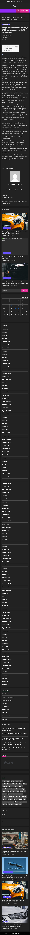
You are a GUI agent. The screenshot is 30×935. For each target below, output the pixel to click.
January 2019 (5, 549)
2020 (4, 781)
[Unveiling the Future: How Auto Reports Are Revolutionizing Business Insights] (15, 914)
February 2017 (6, 612)
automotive (6, 783)
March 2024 (5, 392)
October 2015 (5, 662)
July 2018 (4, 565)
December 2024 (6, 370)
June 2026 (4, 335)
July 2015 (4, 672)
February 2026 (6, 341)
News (17, 791)
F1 (12, 786)
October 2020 (5, 486)
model (12, 791)
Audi (17, 781)
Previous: (7, 196)
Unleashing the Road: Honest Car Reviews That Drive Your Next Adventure (15, 282)
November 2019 (6, 521)
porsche (10, 794)
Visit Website (9, 190)
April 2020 (5, 505)
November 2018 (6, 552)
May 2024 (4, 385)
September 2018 (6, 558)
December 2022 (6, 439)
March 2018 (5, 574)
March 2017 (5, 609)
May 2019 (4, 540)
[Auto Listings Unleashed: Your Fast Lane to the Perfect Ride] (15, 840)
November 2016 (6, 621)
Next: (14, 201)
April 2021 (5, 467)
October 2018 (5, 555)
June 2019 (4, 536)
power (16, 794)
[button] (2, 10)
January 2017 (5, 615)
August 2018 (5, 562)
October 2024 (5, 376)
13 (15, 309)
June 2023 (4, 420)
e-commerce (5, 709)
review (4, 799)
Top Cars (4, 719)
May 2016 (4, 640)
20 (15, 311)
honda (21, 786)
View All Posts (20, 190)
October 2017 (5, 587)
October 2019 (5, 524)
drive (24, 783)
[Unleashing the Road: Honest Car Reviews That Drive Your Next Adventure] (15, 271)
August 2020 (5, 492)
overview (22, 791)
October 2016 (5, 625)
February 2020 (6, 511)
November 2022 (6, 442)
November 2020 (6, 483)
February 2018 (6, 577)
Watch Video (24, 11)
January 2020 (5, 514)
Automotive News (7, 700)
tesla (12, 802)
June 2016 (4, 637)
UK (25, 802)
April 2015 (5, 681)
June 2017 (4, 599)
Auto (21, 781)
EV (9, 786)
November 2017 (6, 584)
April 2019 (5, 543)
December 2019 (6, 518)
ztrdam (4, 814)
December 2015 (6, 656)
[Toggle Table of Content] (16, 46)
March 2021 (5, 470)
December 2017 (6, 580)
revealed (24, 796)
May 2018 (4, 571)
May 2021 (4, 464)
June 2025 (4, 354)
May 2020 (4, 502)
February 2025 (6, 363)
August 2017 (5, 593)
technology (6, 802)
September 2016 (6, 628)
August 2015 (5, 669)
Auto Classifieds (6, 694)
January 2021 (5, 477)
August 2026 (5, 329)
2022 (12, 781)
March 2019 (5, 546)
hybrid (4, 789)
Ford (16, 786)
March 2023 (5, 429)
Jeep (4, 791)
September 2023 (6, 411)
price (21, 794)
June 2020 (4, 499)
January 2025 (5, 367)
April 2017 (5, 606)
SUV (25, 799)
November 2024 (6, 373)
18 (7, 311)
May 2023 (4, 423)
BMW (12, 783)
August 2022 (5, 452)
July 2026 (4, 332)
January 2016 (5, 653)
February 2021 (6, 474)
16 (26, 309)
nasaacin (4, 816)
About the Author (8, 48)
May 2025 (4, 357)
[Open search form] (14, 10)
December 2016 (6, 618)
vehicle (5, 804)
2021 (8, 781)
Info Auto (4, 713)
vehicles (10, 804)
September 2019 (6, 527)
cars (20, 783)
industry (21, 789)
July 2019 (4, 533)
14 (18, 309)
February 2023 (6, 433)
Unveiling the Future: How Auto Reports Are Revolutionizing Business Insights (14, 925)
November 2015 (6, 659)
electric (5, 786)
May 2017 (4, 602)
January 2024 (5, 398)
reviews (10, 799)
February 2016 (6, 650)
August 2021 (5, 455)
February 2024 (6, 395)
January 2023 (5, 436)
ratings (18, 796)
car (16, 783)
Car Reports (5, 706)
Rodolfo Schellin (7, 35)
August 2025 (5, 348)
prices (4, 796)
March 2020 (5, 508)
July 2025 (4, 351)
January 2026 (5, 345)
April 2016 (5, 643)
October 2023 (5, 407)
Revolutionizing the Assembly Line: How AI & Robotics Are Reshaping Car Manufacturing (14, 876)
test (16, 802)
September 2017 (6, 590)
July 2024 (4, 382)
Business (4, 703)
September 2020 (6, 489)
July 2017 (4, 596)
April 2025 (5, 360)
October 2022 (5, 445)
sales (15, 799)
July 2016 (4, 634)
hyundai (10, 789)
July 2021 (4, 458)
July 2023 (4, 417)
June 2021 (4, 461)
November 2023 (6, 404)
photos (5, 794)
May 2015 (4, 678)
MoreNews (14, 933)
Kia (8, 791)
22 (22, 311)
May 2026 (4, 338)
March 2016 (5, 647)
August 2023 (5, 414)
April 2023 (5, 426)
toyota (21, 802)
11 (7, 309)
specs (20, 799)
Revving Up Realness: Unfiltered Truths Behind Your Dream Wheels (14, 232)
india (16, 789)
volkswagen (18, 804)
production (11, 796)
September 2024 (6, 379)
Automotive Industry (8, 697)
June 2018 (4, 568)
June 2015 (4, 675)
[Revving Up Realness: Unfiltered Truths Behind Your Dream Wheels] (15, 221)
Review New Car (6, 24)
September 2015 (6, 665)
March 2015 (5, 684)
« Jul (3, 319)
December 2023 (6, 401)
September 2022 (6, 448)
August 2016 (5, 631)
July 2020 (4, 496)
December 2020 (6, 480)
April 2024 (5, 389)
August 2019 (5, 530)
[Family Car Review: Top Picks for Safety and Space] (15, 246)
